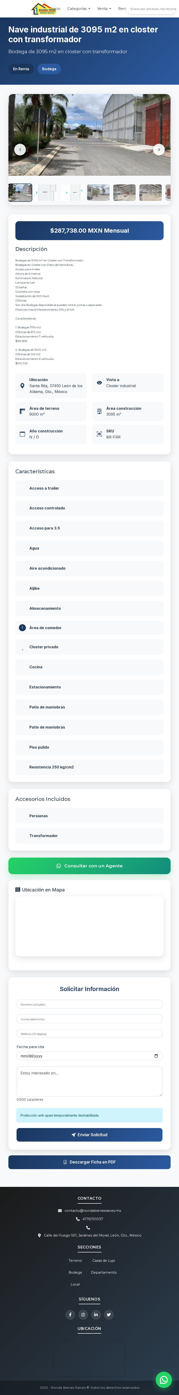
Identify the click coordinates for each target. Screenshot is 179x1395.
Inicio (55, 8)
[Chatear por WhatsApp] (164, 1380)
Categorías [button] (77, 8)
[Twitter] (109, 1314)
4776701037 (93, 1219)
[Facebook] (70, 1314)
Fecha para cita (30, 1046)
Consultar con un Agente (93, 866)
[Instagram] (83, 1314)
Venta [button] (102, 8)
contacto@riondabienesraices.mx (93, 1211)
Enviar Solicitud (92, 1134)
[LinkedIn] (96, 1314)
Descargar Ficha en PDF (93, 1162)
